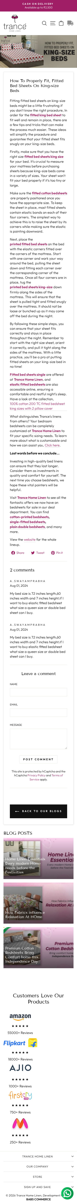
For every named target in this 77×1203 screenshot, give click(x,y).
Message (16, 724)
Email (14, 704)
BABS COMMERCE (38, 1199)
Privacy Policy (36, 775)
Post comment (38, 759)
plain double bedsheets (27, 526)
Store (37, 1176)
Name (13, 684)
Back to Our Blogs (41, 811)
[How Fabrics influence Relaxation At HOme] (38, 903)
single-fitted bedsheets (27, 522)
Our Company (37, 1166)
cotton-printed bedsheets (29, 517)
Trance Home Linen (37, 1156)
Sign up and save (37, 1187)
